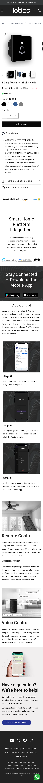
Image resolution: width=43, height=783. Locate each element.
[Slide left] (2, 75)
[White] (10, 104)
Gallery (16, 748)
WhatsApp (16, 2)
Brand (37, 769)
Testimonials (27, 748)
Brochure (8, 748)
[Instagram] (31, 740)
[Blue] (15, 104)
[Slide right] (40, 75)
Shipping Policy (30, 765)
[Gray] (21, 104)
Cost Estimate (21, 756)
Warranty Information (25, 769)
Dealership (15, 753)
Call (8, 2)
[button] (34, 10)
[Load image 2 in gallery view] (21, 74)
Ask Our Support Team (16, 722)
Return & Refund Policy (15, 765)
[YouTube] (12, 740)
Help (7, 753)
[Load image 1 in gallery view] (10, 74)
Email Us (25, 753)
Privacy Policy (13, 762)
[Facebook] (25, 740)
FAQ (35, 748)
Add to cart (21, 124)
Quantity (6, 110)
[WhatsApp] (18, 740)
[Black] (4, 104)
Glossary (33, 753)
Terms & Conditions (27, 762)
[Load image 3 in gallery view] (32, 74)
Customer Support (10, 769)
